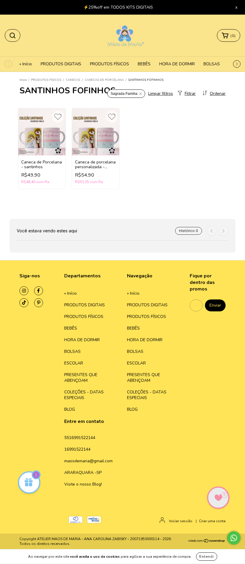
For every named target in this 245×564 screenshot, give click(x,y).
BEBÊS (144, 64)
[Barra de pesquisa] (12, 35)
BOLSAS (211, 64)
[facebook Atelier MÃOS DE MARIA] (38, 290)
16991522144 (77, 449)
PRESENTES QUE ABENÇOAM (80, 377)
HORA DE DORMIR (177, 64)
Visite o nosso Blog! (83, 484)
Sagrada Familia (124, 94)
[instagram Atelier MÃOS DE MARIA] (23, 290)
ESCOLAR (73, 363)
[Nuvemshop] (207, 541)
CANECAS (73, 80)
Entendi (206, 556)
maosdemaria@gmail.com (88, 461)
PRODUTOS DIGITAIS (61, 64)
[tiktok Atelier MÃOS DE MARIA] (23, 302)
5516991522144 (79, 438)
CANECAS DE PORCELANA (104, 80)
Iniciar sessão (180, 521)
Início (23, 80)
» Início (25, 64)
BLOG (69, 409)
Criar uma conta (212, 521)
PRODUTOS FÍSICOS (109, 64)
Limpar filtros (160, 93)
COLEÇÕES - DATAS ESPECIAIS (84, 395)
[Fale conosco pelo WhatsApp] (234, 538)
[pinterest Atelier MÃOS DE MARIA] (38, 302)
